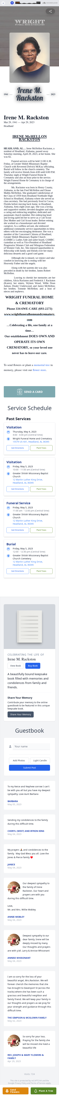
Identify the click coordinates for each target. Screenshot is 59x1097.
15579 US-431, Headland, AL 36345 (31, 441)
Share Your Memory (20, 714)
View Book (15, 665)
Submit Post (29, 767)
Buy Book (33, 665)
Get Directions (17, 448)
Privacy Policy (21, 1083)
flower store (39, 370)
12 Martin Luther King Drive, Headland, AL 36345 (28, 481)
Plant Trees (41, 448)
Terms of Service (38, 1083)
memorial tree (42, 365)
